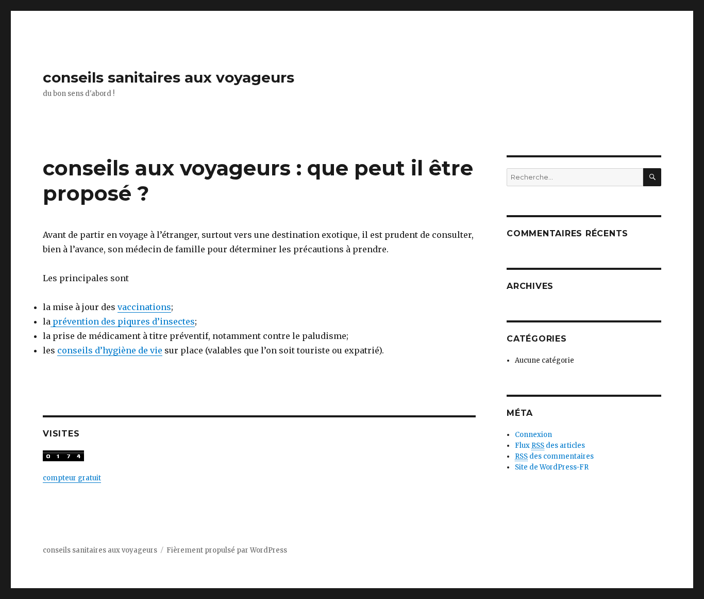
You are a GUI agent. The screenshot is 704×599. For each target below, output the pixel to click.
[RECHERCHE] (652, 177)
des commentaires (554, 456)
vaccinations (144, 307)
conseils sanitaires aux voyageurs (168, 77)
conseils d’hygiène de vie (109, 350)
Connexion (533, 434)
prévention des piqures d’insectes (123, 321)
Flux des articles (550, 445)
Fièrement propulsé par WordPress (226, 550)
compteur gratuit (72, 478)
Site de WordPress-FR (552, 467)
